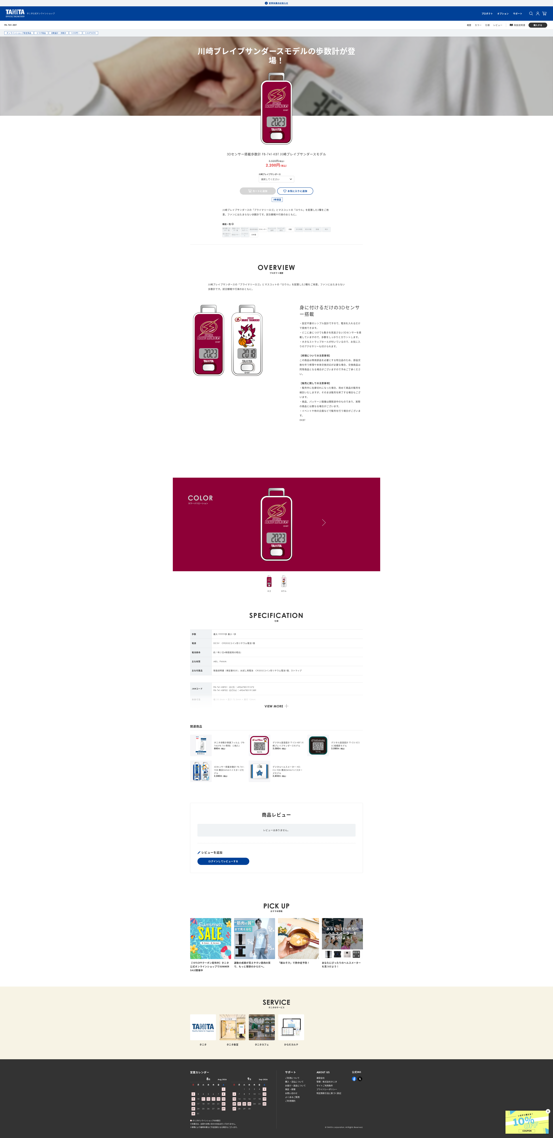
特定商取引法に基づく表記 (329, 1093)
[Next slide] (324, 522)
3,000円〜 (75, 33)
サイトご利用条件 (325, 1085)
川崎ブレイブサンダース (270, 174)
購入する (538, 25)
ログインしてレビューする (223, 861)
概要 (469, 25)
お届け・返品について (295, 1085)
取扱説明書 (519, 25)
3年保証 (277, 199)
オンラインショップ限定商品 (18, 33)
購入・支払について (294, 1081)
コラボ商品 (41, 33)
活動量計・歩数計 (58, 33)
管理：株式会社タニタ (327, 1081)
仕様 (487, 25)
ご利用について (292, 1078)
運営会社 (321, 1078)
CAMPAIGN (90, 33)
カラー (478, 25)
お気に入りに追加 (297, 191)
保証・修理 (290, 1089)
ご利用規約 (290, 1101)
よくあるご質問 (292, 1097)
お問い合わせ (291, 1093)
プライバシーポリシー (327, 1089)
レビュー (497, 25)
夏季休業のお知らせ (278, 3)
